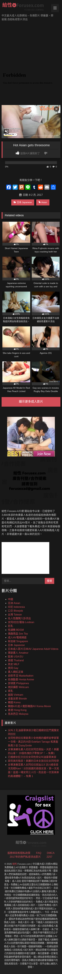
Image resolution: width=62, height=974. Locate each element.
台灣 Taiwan (15, 614)
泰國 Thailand (16, 660)
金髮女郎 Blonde (17, 698)
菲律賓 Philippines (18, 683)
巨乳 (10, 626)
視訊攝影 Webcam (18, 687)
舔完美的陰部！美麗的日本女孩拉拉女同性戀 (33, 760)
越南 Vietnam (15, 694)
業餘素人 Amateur (18, 652)
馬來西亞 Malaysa (18, 714)
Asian (44, 202)
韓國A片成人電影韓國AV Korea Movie (29, 706)
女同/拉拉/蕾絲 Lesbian (21, 622)
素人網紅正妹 (15, 672)
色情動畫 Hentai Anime (21, 679)
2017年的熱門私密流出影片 (25, 856)
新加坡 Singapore (18, 641)
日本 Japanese (24, 202)
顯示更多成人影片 (31, 401)
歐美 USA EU (15, 656)
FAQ (38, 853)
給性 (14, 864)
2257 (49, 856)
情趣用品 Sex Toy (18, 633)
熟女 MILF (13, 664)
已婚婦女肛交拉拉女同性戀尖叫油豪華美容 (32, 757)
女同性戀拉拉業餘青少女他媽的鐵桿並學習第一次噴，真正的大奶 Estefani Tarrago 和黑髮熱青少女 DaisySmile (33, 742)
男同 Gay (13, 668)
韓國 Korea (14, 702)
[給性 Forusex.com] (25, 7)
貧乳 (10, 691)
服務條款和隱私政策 (18, 853)
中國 (10, 599)
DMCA (51, 853)
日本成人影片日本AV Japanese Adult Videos (33, 649)
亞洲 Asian (14, 603)
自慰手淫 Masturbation (20, 675)
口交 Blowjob (15, 610)
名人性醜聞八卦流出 (19, 618)
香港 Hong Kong (17, 710)
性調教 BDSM (16, 629)
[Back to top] (52, 964)
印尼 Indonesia (16, 607)
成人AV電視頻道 (17, 637)
